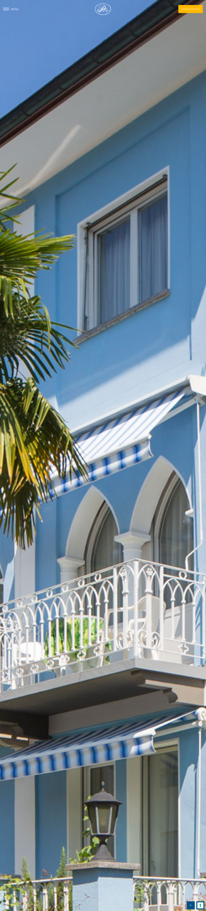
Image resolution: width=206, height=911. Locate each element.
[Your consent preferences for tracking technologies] (200, 905)
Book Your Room (191, 9)
